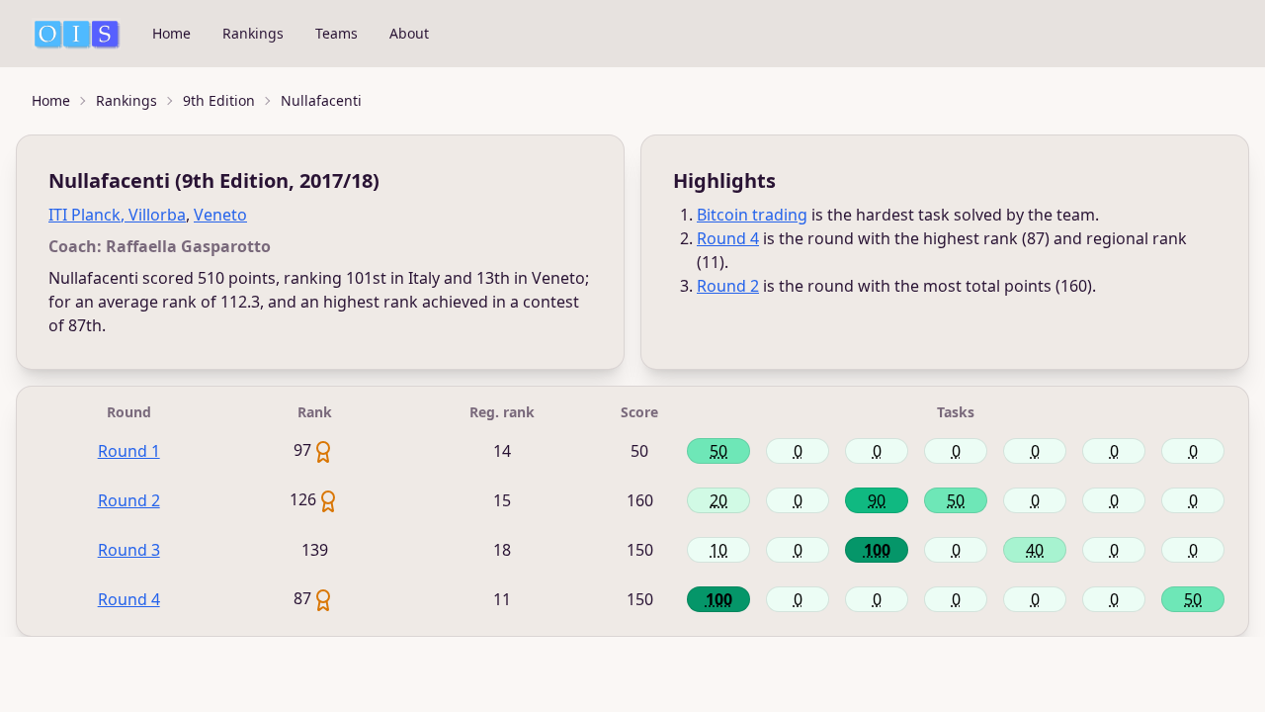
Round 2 (728, 286)
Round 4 (728, 238)
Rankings (253, 33)
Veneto (220, 214)
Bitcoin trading (752, 214)
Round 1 (129, 451)
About (409, 33)
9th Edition (219, 100)
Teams (336, 33)
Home (171, 33)
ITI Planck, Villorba (117, 214)
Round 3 (129, 550)
